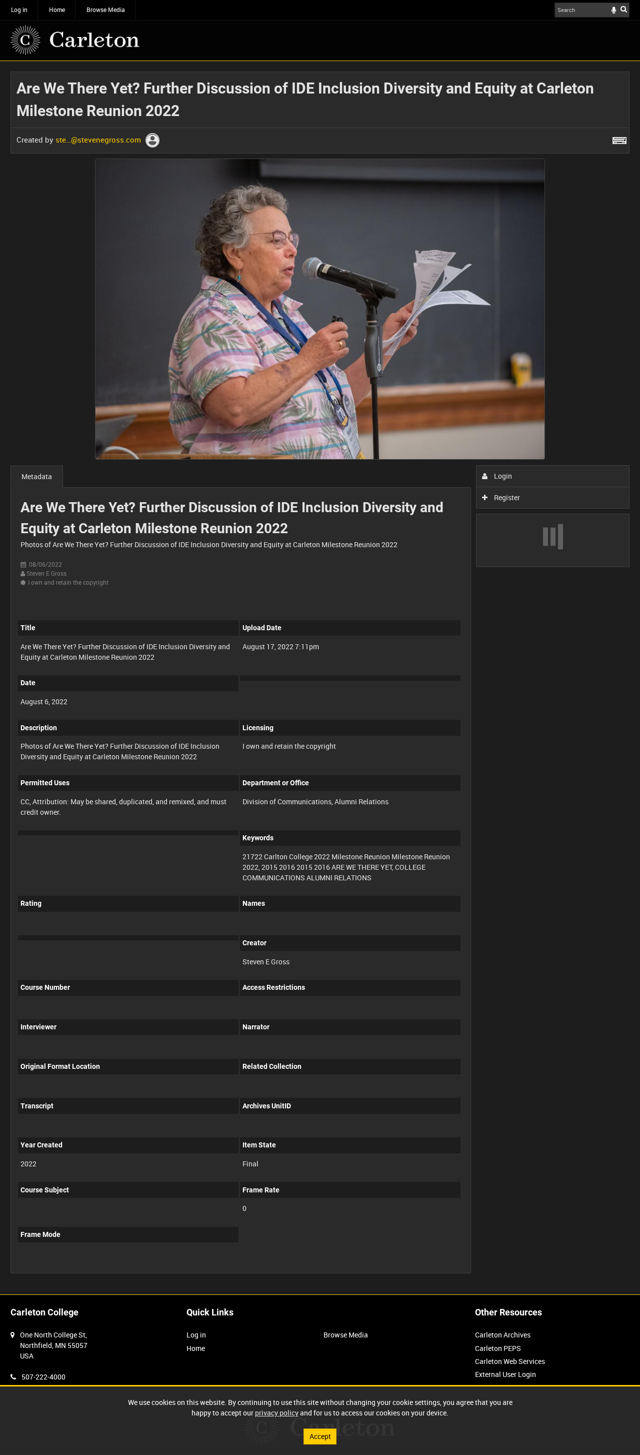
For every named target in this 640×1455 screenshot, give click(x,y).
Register (506, 497)
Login (502, 476)
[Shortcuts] (619, 138)
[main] (320, 678)
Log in (19, 10)
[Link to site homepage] (75, 40)
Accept (320, 1436)
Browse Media (105, 10)
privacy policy (276, 1412)
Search (623, 9)
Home (57, 10)
